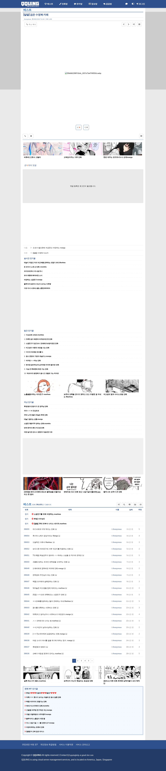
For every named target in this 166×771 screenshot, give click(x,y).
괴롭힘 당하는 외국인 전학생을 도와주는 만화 (50, 562)
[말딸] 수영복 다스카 (40, 253)
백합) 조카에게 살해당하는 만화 (45, 581)
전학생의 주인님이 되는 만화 (44, 575)
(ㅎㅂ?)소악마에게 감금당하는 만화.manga (49, 634)
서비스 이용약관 (66, 744)
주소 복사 (32, 24)
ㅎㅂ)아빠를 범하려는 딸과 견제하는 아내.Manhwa (52, 601)
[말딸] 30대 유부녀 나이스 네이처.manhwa (50, 524)
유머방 (79, 4)
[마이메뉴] (133, 4)
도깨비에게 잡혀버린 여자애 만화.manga (48, 568)
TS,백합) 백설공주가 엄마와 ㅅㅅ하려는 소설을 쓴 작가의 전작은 (57, 555)
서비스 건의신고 (83, 744)
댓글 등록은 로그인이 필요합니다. (83, 186)
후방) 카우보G (39, 519)
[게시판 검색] (124, 504)
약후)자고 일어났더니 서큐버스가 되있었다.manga (52, 614)
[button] (124, 24)
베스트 (50, 4)
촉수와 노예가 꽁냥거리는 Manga (45, 536)
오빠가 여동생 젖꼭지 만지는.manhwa (47, 654)
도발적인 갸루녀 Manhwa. (43, 542)
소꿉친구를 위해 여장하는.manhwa (47, 514)
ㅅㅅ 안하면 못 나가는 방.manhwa (46, 621)
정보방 (94, 4)
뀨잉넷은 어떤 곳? (30, 744)
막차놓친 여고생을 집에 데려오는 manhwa (49, 588)
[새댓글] (126, 4)
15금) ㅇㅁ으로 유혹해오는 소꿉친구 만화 (49, 595)
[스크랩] (31, 136)
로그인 (142, 4)
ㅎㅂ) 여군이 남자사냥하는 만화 (45, 627)
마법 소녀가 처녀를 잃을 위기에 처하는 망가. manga (53, 640)
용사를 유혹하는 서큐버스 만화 (45, 608)
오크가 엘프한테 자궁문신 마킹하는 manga (48, 248)
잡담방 (108, 4)
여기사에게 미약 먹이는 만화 (44, 529)
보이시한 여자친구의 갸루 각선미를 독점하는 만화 (52, 549)
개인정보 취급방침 (48, 744)
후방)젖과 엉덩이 (39, 647)
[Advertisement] (83, 46)
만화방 (64, 4)
